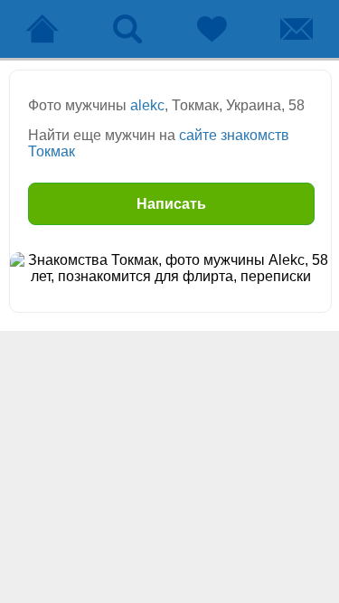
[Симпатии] (212, 29)
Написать (171, 204)
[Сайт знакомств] (42, 29)
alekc (147, 105)
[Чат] (296, 29)
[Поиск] (127, 29)
